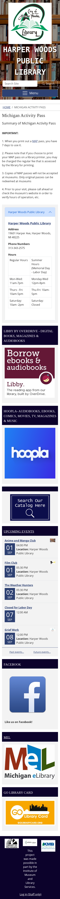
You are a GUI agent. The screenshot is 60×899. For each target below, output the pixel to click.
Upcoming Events (19, 531)
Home (6, 107)
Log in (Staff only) (30, 894)
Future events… (42, 652)
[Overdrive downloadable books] (30, 372)
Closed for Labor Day (18, 607)
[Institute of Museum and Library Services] (30, 842)
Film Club (11, 563)
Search (50, 83)
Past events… (17, 652)
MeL (7, 737)
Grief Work (12, 630)
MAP (35, 141)
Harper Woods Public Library (26, 212)
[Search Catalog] (30, 507)
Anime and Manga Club (20, 540)
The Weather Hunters (19, 585)
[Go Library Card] (30, 812)
